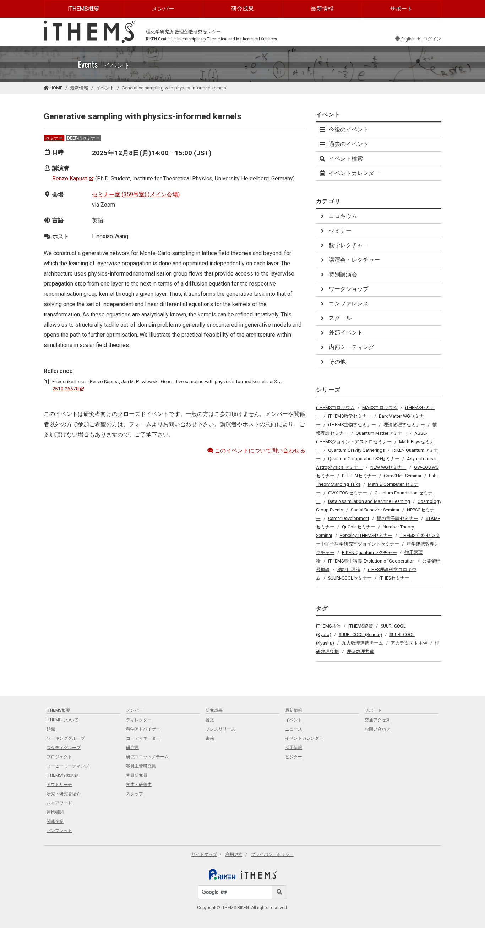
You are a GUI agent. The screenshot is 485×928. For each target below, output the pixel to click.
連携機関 (55, 812)
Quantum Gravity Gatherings (356, 450)
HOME (55, 88)
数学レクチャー (349, 245)
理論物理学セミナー (404, 424)
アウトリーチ (59, 784)
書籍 (210, 738)
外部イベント (346, 332)
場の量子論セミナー (397, 518)
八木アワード (59, 803)
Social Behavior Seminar (375, 509)
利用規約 (234, 854)
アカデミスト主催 (409, 643)
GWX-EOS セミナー (347, 492)
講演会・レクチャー (354, 259)
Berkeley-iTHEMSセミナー (366, 535)
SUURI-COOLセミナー (350, 578)
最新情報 (322, 8)
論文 (210, 719)
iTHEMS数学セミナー (349, 416)
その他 (337, 361)
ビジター (293, 756)
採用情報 (293, 747)
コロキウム (343, 216)
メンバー (163, 8)
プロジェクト (59, 756)
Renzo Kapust (69, 178)
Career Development (348, 518)
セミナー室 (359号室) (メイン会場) (136, 194)
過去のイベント (349, 144)
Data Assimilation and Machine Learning (369, 501)
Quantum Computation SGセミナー (363, 458)
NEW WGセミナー (388, 467)
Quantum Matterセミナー (381, 433)
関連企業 (55, 821)
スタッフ (134, 793)
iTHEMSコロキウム (335, 407)
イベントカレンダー (354, 173)
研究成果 (242, 8)
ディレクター (139, 719)
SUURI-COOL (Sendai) (360, 634)
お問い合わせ (377, 729)
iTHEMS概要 (83, 8)
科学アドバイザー (143, 729)
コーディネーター (143, 738)
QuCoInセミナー (358, 527)
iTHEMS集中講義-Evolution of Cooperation (371, 561)
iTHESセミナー (394, 578)
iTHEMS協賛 (360, 626)
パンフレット (59, 830)
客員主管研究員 (141, 766)
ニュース (293, 729)
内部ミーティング (351, 347)
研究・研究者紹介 (64, 793)
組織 (51, 729)
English (407, 39)
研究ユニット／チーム (147, 756)
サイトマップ (204, 854)
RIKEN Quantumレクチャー (369, 552)
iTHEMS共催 (328, 626)
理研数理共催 (360, 651)
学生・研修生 (139, 784)
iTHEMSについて (62, 719)
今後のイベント (349, 129)
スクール (340, 318)
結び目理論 (348, 569)
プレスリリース (220, 729)
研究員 (132, 747)
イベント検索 (346, 158)
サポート (401, 8)
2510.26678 (65, 388)
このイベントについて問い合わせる (259, 450)
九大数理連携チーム (362, 643)
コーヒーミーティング (68, 766)
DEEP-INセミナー (83, 138)
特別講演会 (343, 274)
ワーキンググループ (66, 738)
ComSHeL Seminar (402, 475)
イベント (105, 88)
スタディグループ (64, 747)
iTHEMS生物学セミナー (352, 424)
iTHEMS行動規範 (62, 775)
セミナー (53, 138)
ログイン (432, 39)
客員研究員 (136, 775)
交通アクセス (377, 719)
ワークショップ (349, 289)
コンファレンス (349, 303)
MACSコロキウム (380, 407)
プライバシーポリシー (272, 854)
